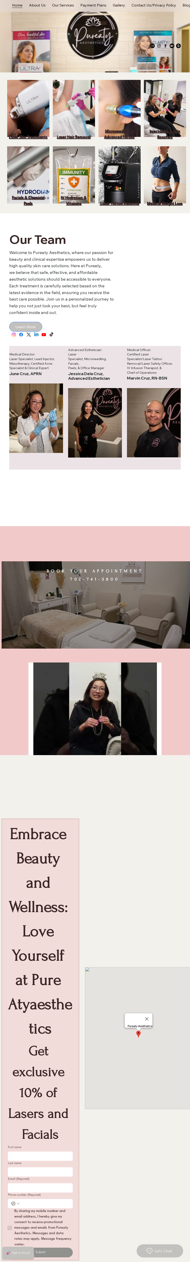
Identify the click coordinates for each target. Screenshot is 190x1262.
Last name (14, 1163)
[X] (28, 334)
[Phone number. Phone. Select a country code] (15, 1203)
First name (14, 1147)
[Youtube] (172, 46)
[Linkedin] (36, 334)
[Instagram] (159, 46)
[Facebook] (165, 46)
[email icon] (152, 46)
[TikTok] (51, 334)
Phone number (24, 1194)
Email (18, 1178)
